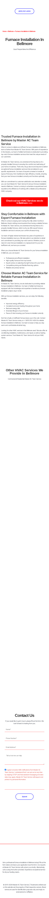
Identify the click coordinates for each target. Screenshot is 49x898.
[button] (46, 4)
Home (4, 31)
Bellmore (11, 31)
